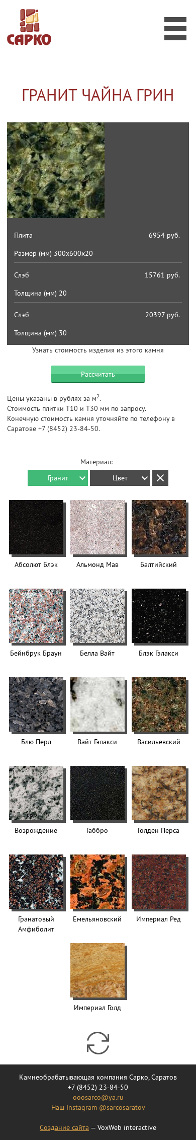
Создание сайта (64, 1127)
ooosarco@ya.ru (98, 1097)
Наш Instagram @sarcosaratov (98, 1107)
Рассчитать (98, 374)
